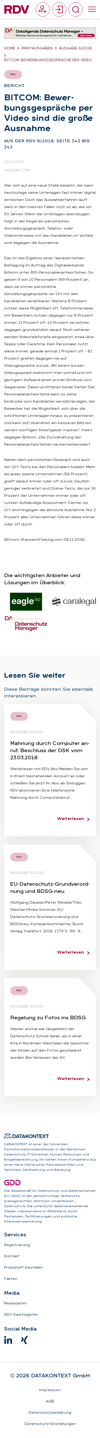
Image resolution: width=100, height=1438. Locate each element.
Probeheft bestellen (23, 1268)
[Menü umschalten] (92, 9)
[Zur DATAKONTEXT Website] (26, 1136)
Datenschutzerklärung (50, 1413)
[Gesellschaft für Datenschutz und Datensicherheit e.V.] (12, 1182)
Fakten (10, 1279)
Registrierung (17, 1245)
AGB (50, 1401)
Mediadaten (15, 1303)
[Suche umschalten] (75, 9)
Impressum (50, 1390)
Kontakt (11, 1256)
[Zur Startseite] (16, 9)
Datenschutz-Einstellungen (50, 1424)
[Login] (59, 9)
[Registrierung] (43, 9)
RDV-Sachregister (21, 1315)
